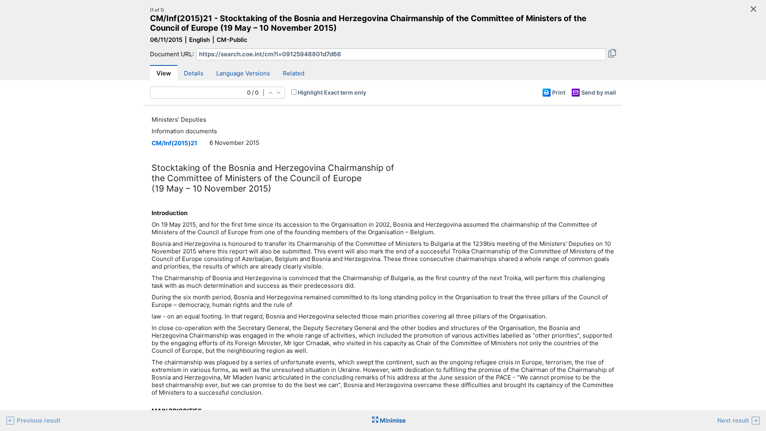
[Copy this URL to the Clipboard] (612, 54)
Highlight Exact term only (332, 92)
